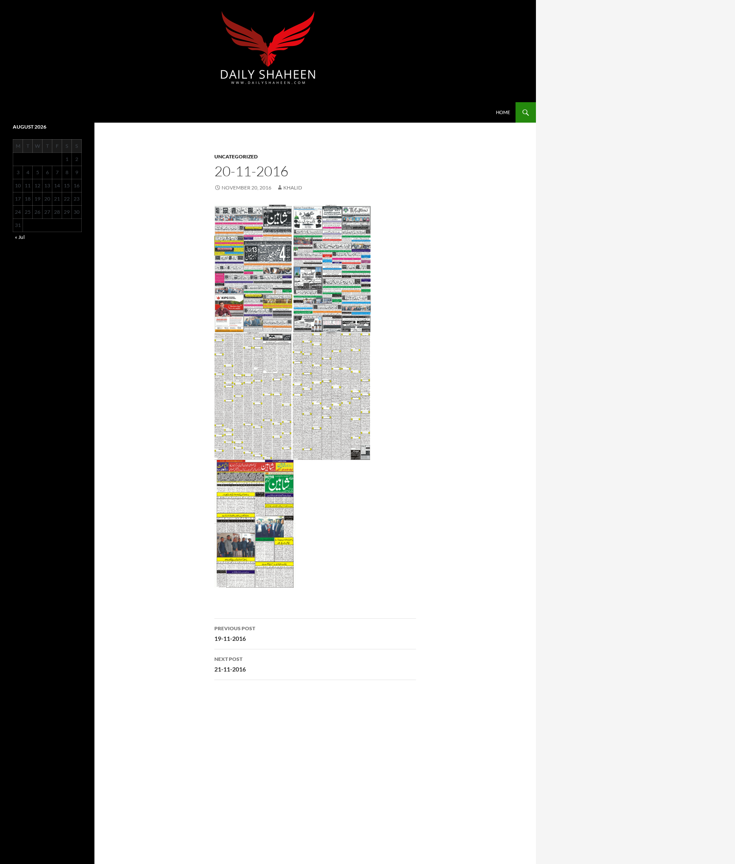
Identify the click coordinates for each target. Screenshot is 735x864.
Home (503, 112)
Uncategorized (236, 156)
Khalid (292, 187)
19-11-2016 (234, 633)
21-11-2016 (230, 664)
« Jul (20, 237)
